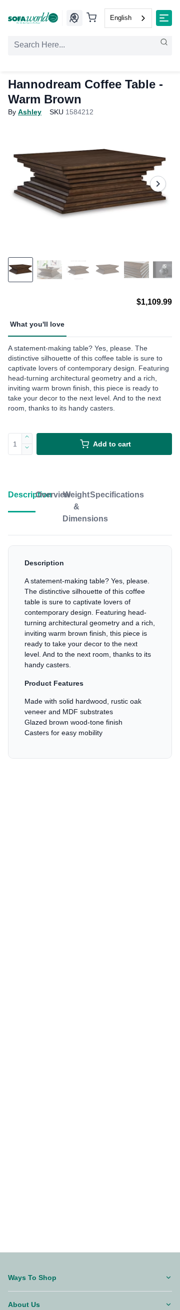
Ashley (30, 112)
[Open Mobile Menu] (164, 18)
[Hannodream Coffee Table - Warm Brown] (90, 183)
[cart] (91, 18)
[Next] (158, 184)
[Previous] (22, 184)
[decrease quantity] (27, 449)
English (121, 17)
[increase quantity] (27, 438)
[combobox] (128, 18)
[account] (73, 18)
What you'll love (37, 324)
